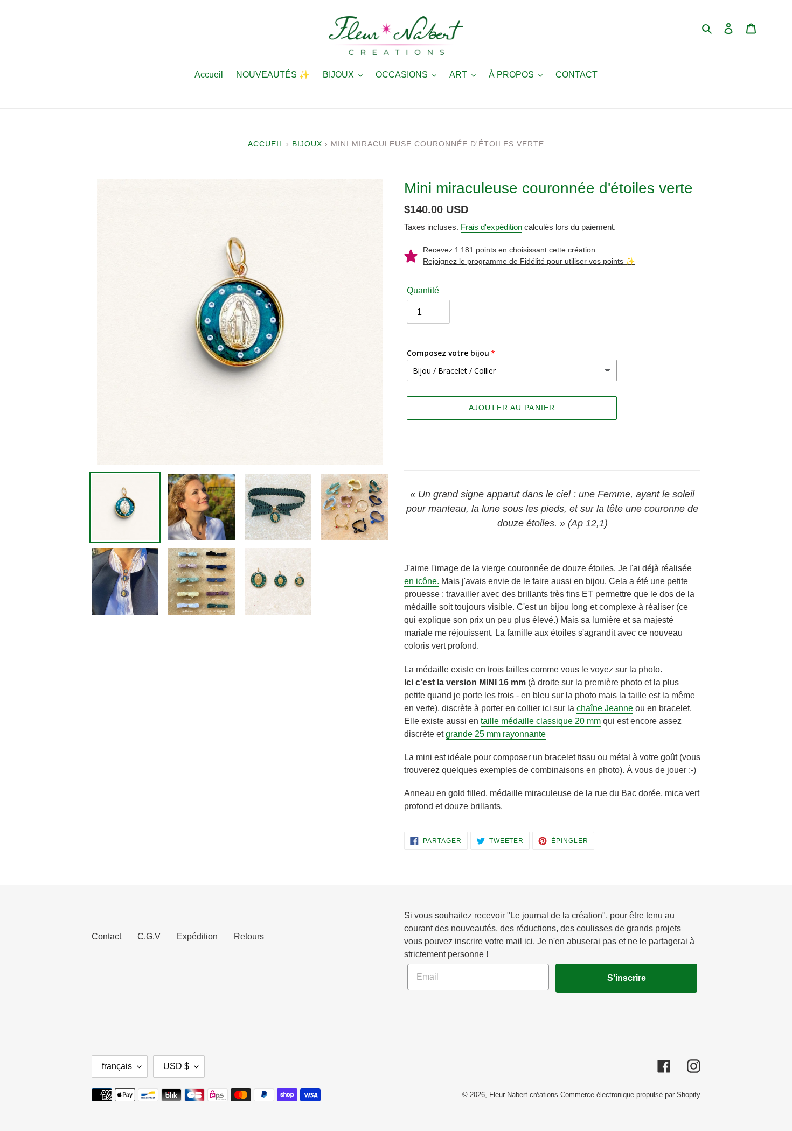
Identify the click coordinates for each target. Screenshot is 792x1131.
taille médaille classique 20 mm (541, 721)
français (117, 1066)
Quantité (423, 290)
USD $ (176, 1066)
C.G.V (149, 936)
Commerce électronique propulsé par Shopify (630, 1095)
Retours (249, 936)
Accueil (265, 143)
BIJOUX (307, 143)
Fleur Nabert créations (523, 1095)
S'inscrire (626, 977)
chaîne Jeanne (604, 708)
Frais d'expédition (491, 226)
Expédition (197, 936)
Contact (106, 936)
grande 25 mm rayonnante (496, 734)
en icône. (421, 581)
